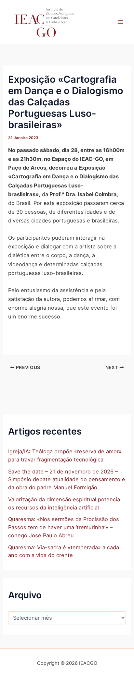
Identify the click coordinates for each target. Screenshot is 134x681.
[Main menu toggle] (120, 22)
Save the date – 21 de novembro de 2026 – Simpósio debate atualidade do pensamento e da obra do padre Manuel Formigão (66, 479)
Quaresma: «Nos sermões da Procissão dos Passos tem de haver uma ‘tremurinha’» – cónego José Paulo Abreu (63, 527)
